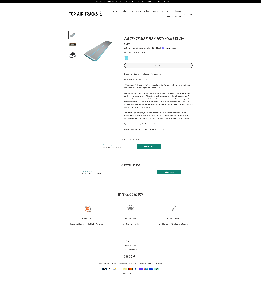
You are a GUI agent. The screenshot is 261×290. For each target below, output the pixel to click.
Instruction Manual (145, 263)
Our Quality (145, 74)
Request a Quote (174, 16)
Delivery (136, 74)
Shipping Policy (133, 263)
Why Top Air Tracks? (140, 11)
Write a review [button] (148, 146)
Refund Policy (123, 263)
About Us (113, 263)
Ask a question (156, 74)
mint (126, 58)
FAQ (100, 263)
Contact (106, 263)
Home (114, 11)
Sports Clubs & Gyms (161, 11)
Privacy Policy (158, 263)
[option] (72, 35)
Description (128, 74)
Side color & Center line (134, 53)
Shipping (177, 11)
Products (124, 11)
